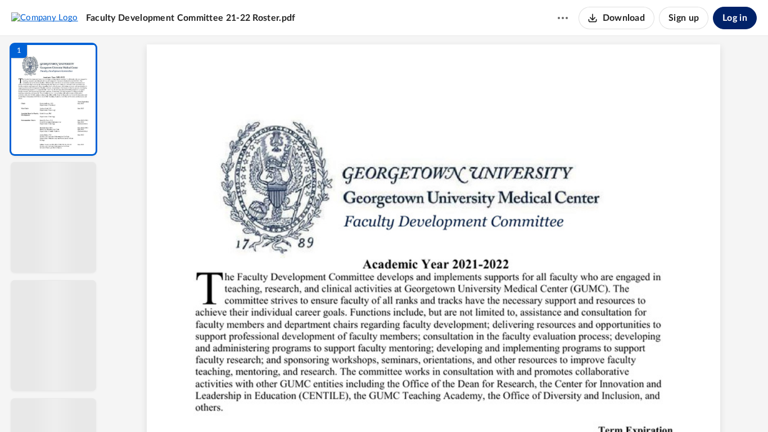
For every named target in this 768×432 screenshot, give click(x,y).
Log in (734, 18)
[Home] (44, 17)
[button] (53, 99)
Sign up (683, 18)
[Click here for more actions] (563, 18)
